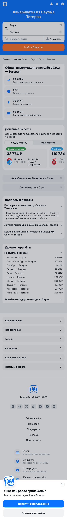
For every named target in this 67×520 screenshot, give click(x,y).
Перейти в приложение (33, 503)
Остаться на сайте (33, 513)
